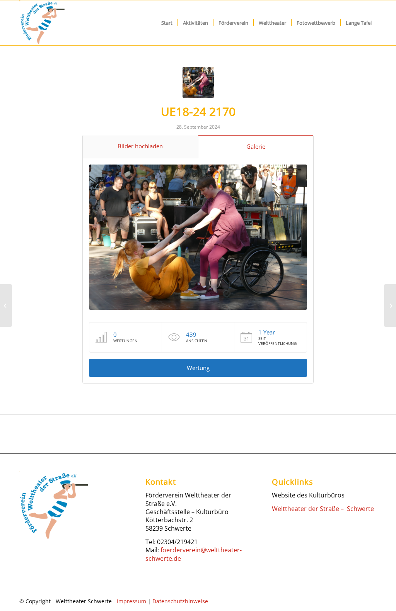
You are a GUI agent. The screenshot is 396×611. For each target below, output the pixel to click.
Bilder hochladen (140, 146)
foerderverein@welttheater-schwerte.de (193, 554)
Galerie (255, 146)
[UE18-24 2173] (390, 305)
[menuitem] (167, 22)
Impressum (131, 601)
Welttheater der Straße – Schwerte (323, 508)
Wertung (198, 368)
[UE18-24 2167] (6, 305)
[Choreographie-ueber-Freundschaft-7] (198, 82)
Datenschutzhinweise (180, 601)
